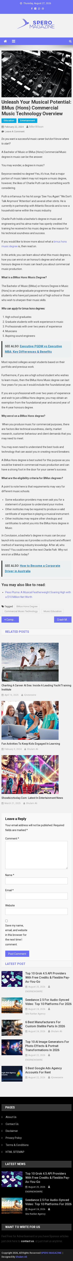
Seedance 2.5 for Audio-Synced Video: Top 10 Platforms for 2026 (48, 1002)
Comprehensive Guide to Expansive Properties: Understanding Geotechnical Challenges (12, 619)
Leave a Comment (15, 131)
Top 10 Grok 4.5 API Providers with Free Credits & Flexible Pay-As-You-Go (47, 977)
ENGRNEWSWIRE (34, 991)
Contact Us (12, 1123)
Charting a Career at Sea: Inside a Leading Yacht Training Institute (36, 687)
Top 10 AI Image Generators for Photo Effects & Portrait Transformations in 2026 (47, 1046)
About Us (11, 1117)
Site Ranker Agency (35, 1013)
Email (9, 890)
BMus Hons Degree (26, 606)
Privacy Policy (14, 1137)
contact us (27, 1241)
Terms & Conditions (17, 1144)
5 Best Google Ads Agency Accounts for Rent (43, 1070)
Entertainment (27, 120)
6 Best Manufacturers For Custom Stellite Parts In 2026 (45, 1024)
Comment (12, 838)
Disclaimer (12, 1130)
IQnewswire (30, 695)
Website (10, 905)
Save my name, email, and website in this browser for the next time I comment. (16, 935)
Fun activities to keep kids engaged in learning (30, 743)
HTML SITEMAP (15, 1151)
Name (9, 875)
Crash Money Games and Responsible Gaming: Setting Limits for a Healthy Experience (64, 619)
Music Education (53, 611)
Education (9, 120)
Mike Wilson (36, 126)
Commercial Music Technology (21, 611)
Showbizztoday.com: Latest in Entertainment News (32, 797)
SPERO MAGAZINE (51, 1253)
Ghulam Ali (32, 749)
